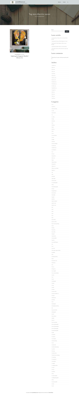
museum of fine (54, 291)
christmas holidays (54, 143)
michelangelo (54, 281)
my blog (52, 57)
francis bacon (54, 192)
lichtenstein (53, 262)
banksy (53, 118)
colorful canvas (54, 147)
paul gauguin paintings (55, 305)
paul (52, 301)
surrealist (53, 348)
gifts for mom (54, 203)
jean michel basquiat (55, 242)
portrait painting (54, 322)
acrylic (53, 110)
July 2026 (53, 67)
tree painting (54, 357)
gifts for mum (54, 205)
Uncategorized (54, 359)
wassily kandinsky (54, 375)
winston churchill (54, 381)
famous (53, 188)
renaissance (53, 336)
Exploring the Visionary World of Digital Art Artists (59, 41)
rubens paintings (54, 340)
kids (52, 254)
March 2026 (53, 75)
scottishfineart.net (20, 2)
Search (52, 29)
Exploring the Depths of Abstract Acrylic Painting (59, 46)
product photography (55, 330)
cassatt (53, 137)
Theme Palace (51, 392)
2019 (52, 104)
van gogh (53, 363)
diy (52, 172)
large (52, 258)
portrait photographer (55, 324)
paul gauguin (54, 303)
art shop (53, 116)
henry (53, 225)
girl (52, 207)
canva (53, 133)
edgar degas (53, 178)
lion (52, 264)
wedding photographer (55, 377)
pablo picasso (54, 297)
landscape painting (54, 256)
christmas (53, 141)
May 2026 (53, 71)
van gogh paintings (54, 365)
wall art (53, 369)
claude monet (54, 145)
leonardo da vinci (54, 260)
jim (52, 244)
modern (53, 283)
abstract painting (54, 108)
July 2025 (53, 92)
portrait (53, 320)
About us (59, 2)
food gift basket (54, 190)
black (53, 127)
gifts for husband (54, 201)
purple (53, 332)
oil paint (53, 295)
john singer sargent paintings (56, 250)
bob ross (53, 129)
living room (53, 268)
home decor (53, 229)
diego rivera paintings (55, 168)
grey (52, 217)
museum (53, 289)
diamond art (54, 164)
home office (53, 231)
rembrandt (53, 334)
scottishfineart (18, 54)
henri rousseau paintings (55, 223)
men (52, 277)
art (52, 114)
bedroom (53, 125)
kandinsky (53, 252)
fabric (53, 184)
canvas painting (54, 135)
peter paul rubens (54, 309)
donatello (53, 176)
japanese (53, 240)
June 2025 (53, 94)
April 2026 (53, 73)
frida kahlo (53, 194)
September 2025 (54, 87)
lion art (53, 266)
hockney (53, 227)
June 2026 (53, 69)
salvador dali (54, 344)
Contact (64, 2)
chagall (53, 139)
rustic (53, 342)
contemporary (54, 149)
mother (53, 287)
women (53, 383)
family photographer (55, 186)
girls (52, 209)
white (53, 379)
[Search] (68, 2)
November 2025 (54, 83)
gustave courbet (54, 221)
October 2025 (54, 85)
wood (53, 385)
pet (52, 307)
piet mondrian (54, 316)
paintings (53, 299)
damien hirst (54, 155)
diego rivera (53, 166)
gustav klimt (54, 219)
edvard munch (54, 180)
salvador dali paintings (55, 346)
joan (52, 246)
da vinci (53, 153)
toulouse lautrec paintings (55, 355)
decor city (53, 157)
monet (53, 285)
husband (53, 233)
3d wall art (53, 106)
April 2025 (53, 98)
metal (53, 279)
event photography (54, 182)
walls (52, 373)
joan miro (53, 248)
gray (52, 215)
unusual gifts (54, 361)
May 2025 (53, 96)
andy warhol (54, 112)
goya (52, 213)
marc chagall (54, 270)
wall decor (53, 371)
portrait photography (55, 328)
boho (52, 131)
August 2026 (54, 65)
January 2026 (54, 79)
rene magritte (54, 338)
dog (52, 174)
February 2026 (54, 77)
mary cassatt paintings (55, 272)
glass (52, 211)
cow (52, 151)
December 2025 (54, 81)
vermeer (53, 367)
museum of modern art (55, 293)
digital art (53, 170)
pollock (53, 318)
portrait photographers (55, 326)
